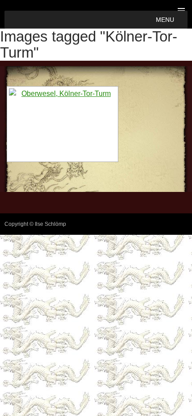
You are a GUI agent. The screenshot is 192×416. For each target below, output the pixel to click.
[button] (165, 20)
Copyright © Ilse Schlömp (35, 224)
